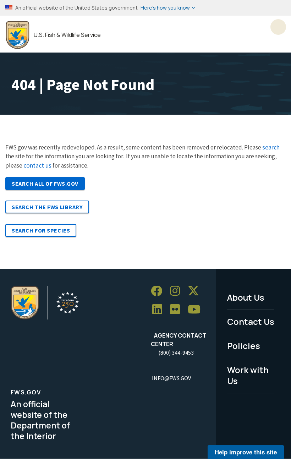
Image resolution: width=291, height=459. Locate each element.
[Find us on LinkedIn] (159, 309)
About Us (245, 297)
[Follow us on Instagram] (177, 291)
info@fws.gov (171, 378)
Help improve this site (246, 452)
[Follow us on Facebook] (159, 291)
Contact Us (250, 321)
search (271, 147)
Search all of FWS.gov (45, 183)
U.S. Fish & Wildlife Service (67, 35)
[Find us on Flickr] (177, 309)
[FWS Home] (17, 35)
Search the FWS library (47, 207)
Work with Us (248, 375)
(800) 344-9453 (176, 352)
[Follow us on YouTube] (196, 309)
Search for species (41, 230)
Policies (243, 345)
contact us (37, 165)
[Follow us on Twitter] (196, 291)
